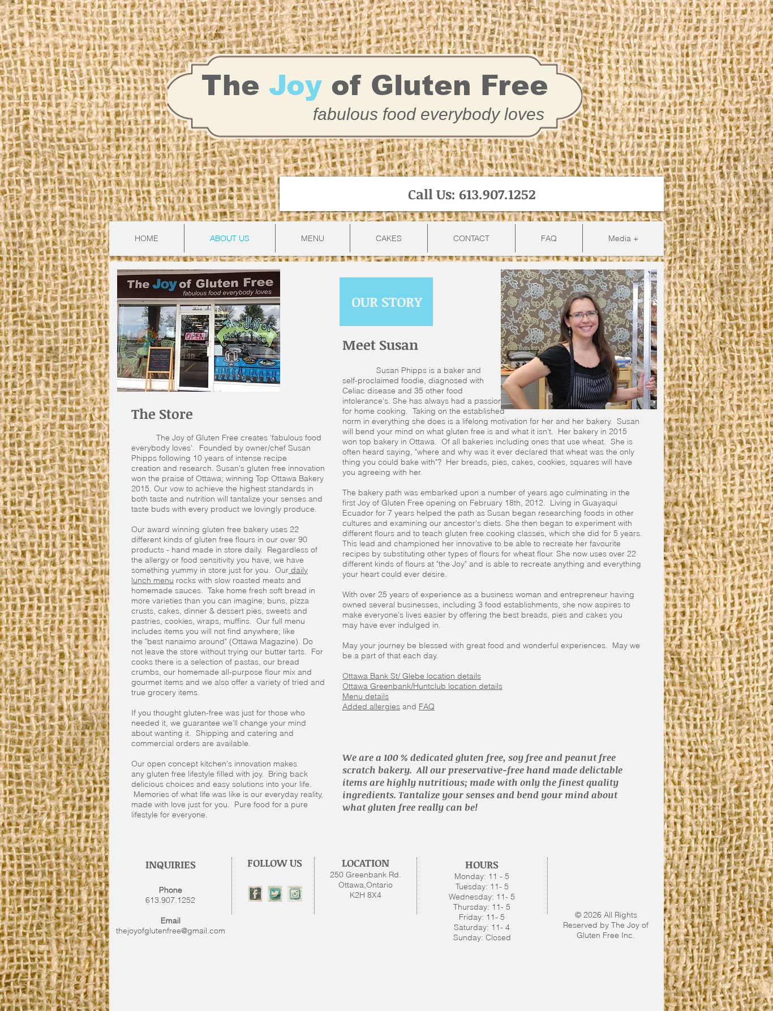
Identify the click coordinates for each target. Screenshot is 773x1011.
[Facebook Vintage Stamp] (255, 893)
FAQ (427, 706)
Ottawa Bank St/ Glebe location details (411, 676)
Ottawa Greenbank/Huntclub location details (422, 686)
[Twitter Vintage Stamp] (275, 893)
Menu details (365, 696)
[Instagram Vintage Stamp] (294, 893)
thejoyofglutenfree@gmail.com (170, 931)
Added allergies (371, 706)
